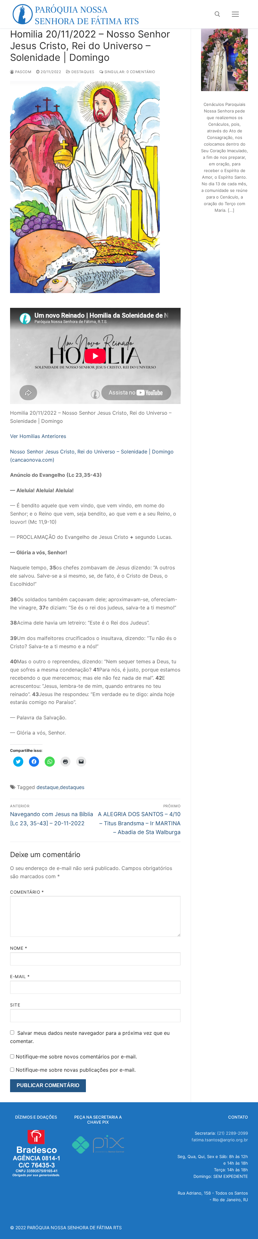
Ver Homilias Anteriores (38, 436)
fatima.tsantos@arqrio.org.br (220, 1139)
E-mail (20, 976)
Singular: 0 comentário (129, 72)
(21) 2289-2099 (232, 1133)
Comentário (27, 892)
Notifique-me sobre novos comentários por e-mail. (76, 1056)
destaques (72, 787)
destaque (47, 787)
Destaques (82, 72)
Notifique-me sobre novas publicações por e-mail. (76, 1070)
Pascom (22, 72)
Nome (18, 948)
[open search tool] (217, 14)
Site (15, 1004)
